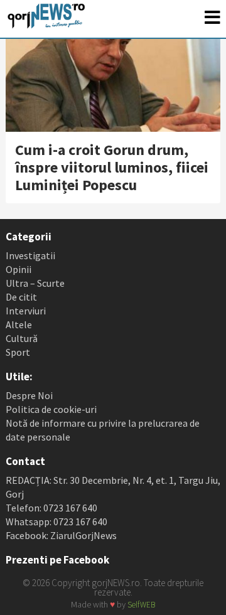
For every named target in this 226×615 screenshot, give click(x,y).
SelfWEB (141, 604)
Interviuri (26, 310)
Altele (19, 324)
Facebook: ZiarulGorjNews (61, 535)
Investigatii (30, 255)
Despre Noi (29, 395)
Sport (18, 352)
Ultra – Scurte (35, 283)
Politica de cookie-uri (51, 409)
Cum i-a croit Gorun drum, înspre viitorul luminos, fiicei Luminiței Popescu (111, 167)
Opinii (18, 269)
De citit (21, 297)
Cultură (22, 338)
